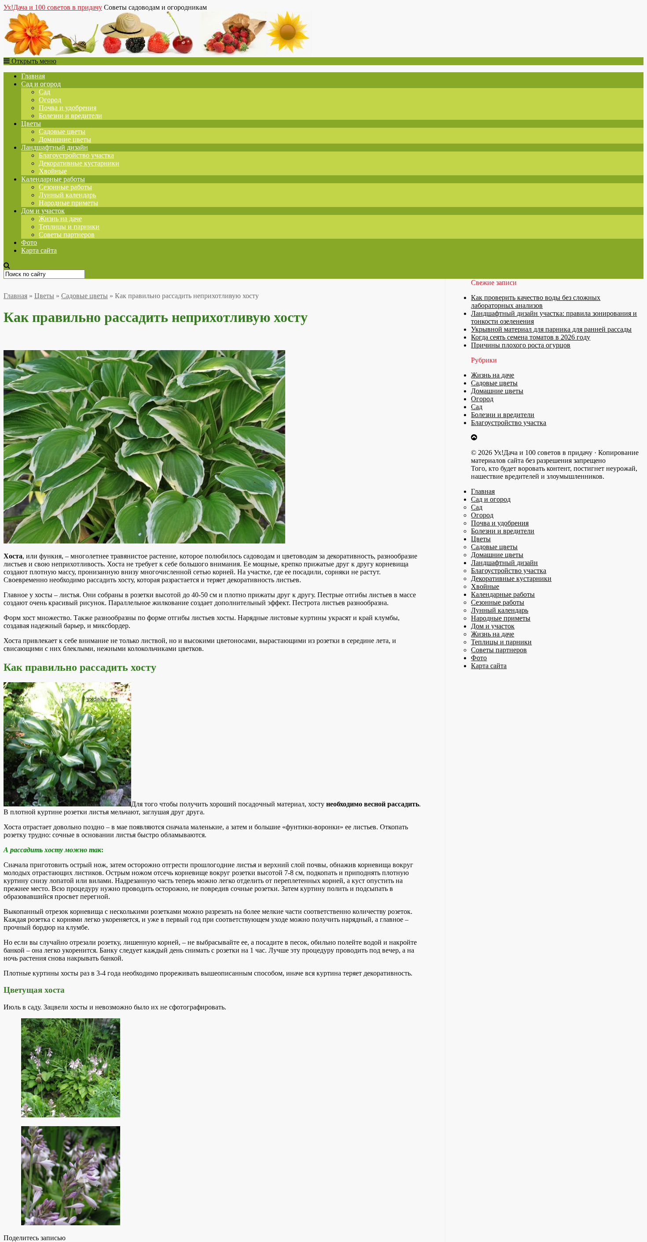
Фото (29, 242)
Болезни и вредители (70, 115)
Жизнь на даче (60, 218)
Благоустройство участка (76, 155)
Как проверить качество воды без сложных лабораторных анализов (535, 301)
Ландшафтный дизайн (54, 147)
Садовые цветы (62, 131)
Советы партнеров (67, 234)
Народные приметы (68, 203)
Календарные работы (53, 179)
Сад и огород (41, 84)
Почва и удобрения (67, 107)
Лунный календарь (67, 195)
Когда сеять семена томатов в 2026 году (530, 337)
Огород (50, 100)
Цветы (31, 123)
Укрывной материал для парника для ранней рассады (551, 329)
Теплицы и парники (69, 226)
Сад (44, 92)
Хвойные (53, 171)
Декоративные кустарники (79, 163)
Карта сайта (39, 250)
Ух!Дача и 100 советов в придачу (53, 7)
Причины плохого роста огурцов (520, 345)
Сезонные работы (65, 187)
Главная (33, 76)
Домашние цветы (65, 139)
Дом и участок (43, 210)
